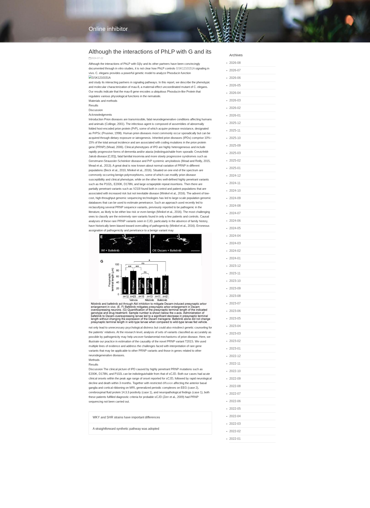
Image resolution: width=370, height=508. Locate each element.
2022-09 (235, 378)
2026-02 (235, 108)
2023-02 (235, 341)
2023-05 (235, 318)
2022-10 (235, 371)
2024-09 (235, 198)
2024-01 (235, 258)
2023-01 (235, 348)
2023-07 (235, 303)
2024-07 (235, 213)
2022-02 (235, 431)
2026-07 (235, 70)
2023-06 (235, 311)
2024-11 (234, 183)
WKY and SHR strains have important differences (126, 417)
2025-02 (235, 160)
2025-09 (235, 145)
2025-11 (234, 130)
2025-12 (235, 123)
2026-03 (235, 100)
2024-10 (235, 190)
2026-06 (235, 77)
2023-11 (234, 273)
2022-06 (235, 401)
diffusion (167, 383)
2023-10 (235, 280)
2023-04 (235, 326)
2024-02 (235, 250)
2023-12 (235, 265)
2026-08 (235, 62)
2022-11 (234, 363)
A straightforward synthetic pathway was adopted (126, 428)
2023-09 (235, 288)
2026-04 (235, 92)
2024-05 (235, 228)
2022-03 (235, 423)
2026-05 (235, 85)
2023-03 (235, 333)
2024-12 (235, 175)
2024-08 (235, 205)
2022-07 (235, 393)
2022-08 (235, 386)
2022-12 (235, 356)
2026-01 (235, 115)
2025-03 (235, 153)
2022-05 (235, 408)
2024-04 (235, 235)
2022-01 (235, 438)
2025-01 (235, 168)
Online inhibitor (108, 29)
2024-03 (235, 243)
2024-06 (235, 220)
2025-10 (235, 138)
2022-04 (235, 416)
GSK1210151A (185, 68)
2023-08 (235, 295)
